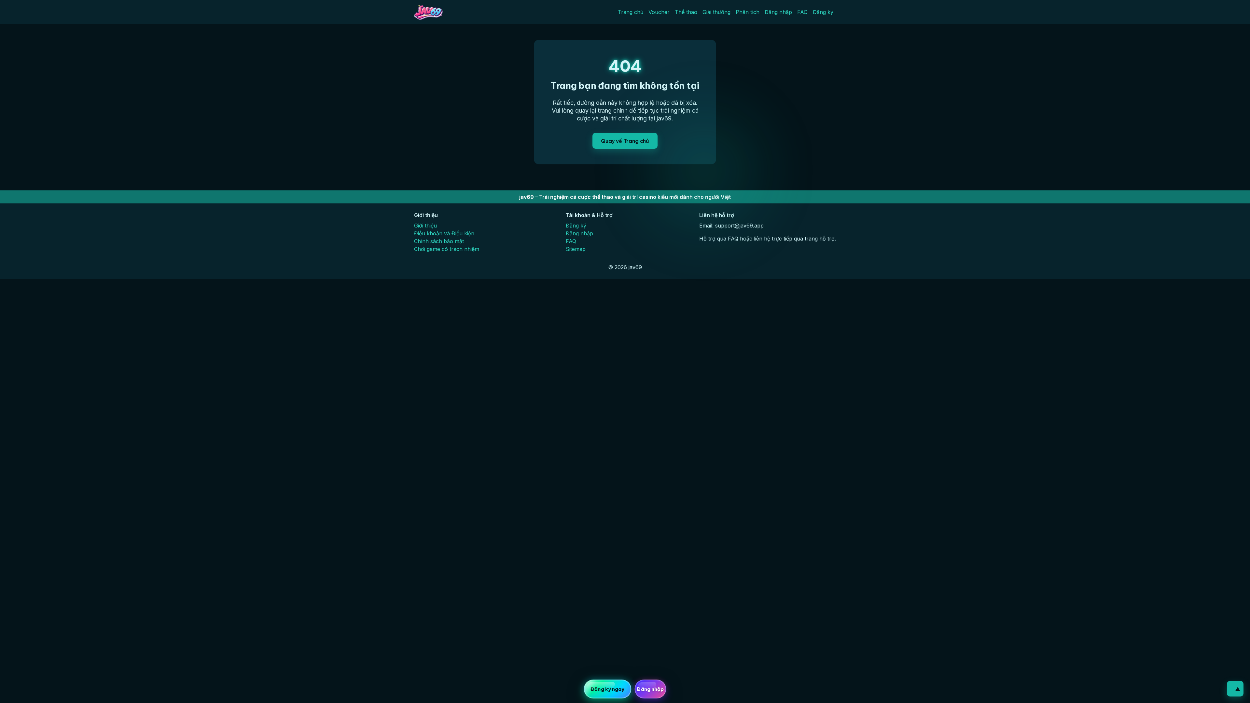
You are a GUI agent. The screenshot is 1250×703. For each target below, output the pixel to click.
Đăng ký (823, 12)
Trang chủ (630, 12)
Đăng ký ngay (607, 689)
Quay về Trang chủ (625, 141)
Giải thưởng (716, 12)
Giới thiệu (425, 225)
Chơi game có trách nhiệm (446, 249)
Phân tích (747, 12)
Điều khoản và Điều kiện (444, 233)
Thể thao (686, 12)
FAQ (802, 12)
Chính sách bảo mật (439, 241)
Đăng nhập (778, 12)
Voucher (659, 12)
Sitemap (576, 249)
